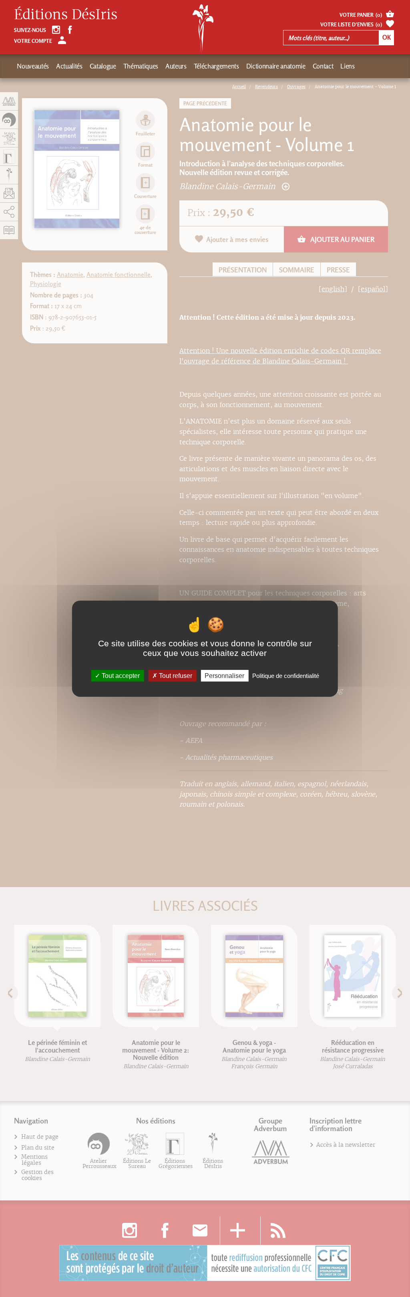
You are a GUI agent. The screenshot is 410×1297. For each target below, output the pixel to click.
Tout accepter (120, 675)
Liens (347, 66)
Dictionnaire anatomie (275, 66)
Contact (323, 66)
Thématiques (140, 66)
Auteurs (176, 66)
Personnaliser (224, 675)
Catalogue (103, 66)
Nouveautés (33, 66)
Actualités (69, 66)
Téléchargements (216, 66)
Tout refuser (174, 675)
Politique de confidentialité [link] (285, 675)
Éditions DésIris (65, 14)
